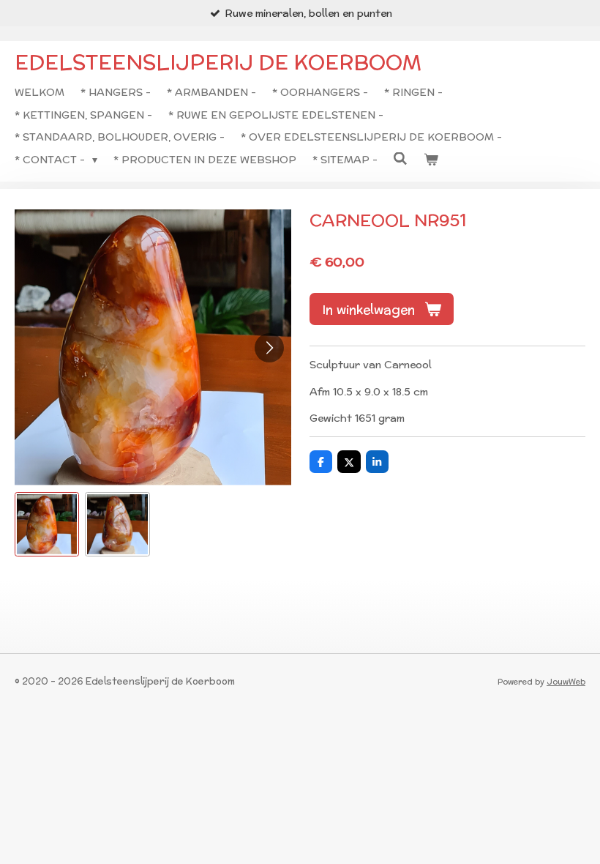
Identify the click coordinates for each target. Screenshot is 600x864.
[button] (47, 524)
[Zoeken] (401, 159)
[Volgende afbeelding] (269, 347)
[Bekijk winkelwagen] (431, 160)
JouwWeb (566, 682)
